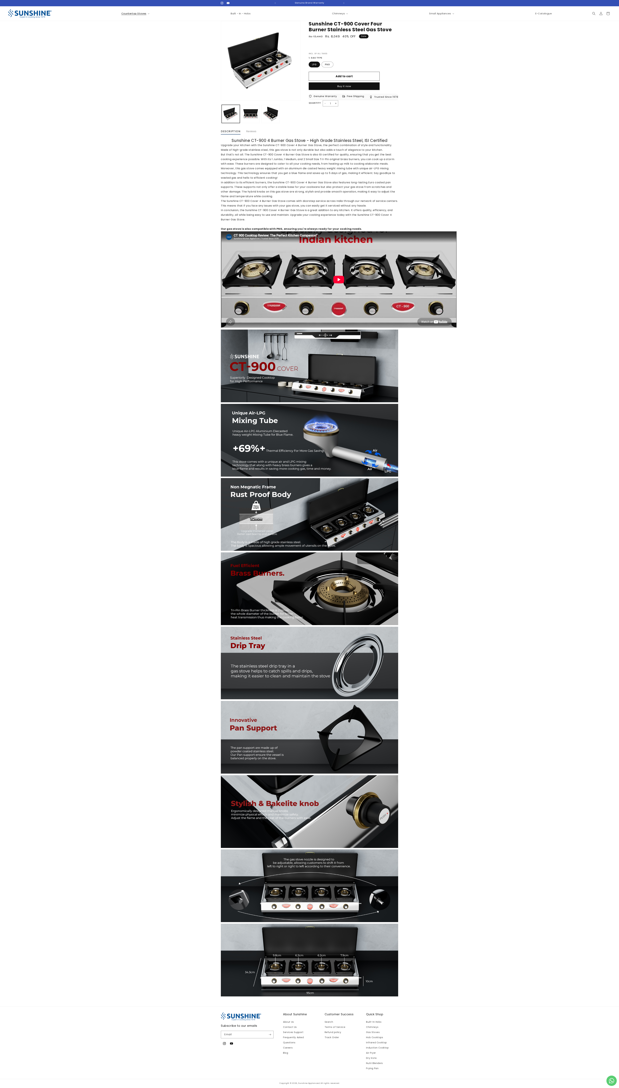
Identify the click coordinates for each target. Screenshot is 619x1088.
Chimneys (372, 1027)
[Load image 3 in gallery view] (270, 114)
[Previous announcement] (275, 3)
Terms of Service (335, 1027)
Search (329, 1022)
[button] (135, 13)
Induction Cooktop (377, 1047)
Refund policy (333, 1032)
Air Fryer (371, 1052)
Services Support (293, 1032)
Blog (285, 1052)
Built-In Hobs (373, 1022)
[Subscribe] (269, 1034)
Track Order (332, 1037)
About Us (288, 1022)
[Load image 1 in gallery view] (231, 114)
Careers (288, 1047)
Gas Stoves (373, 1032)
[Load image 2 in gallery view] (250, 114)
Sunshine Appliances (308, 1083)
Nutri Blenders (374, 1063)
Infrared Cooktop (376, 1042)
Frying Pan (372, 1068)
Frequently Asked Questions (293, 1040)
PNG (327, 64)
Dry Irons (371, 1058)
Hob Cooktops (374, 1037)
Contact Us (290, 1027)
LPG (314, 64)
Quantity (315, 102)
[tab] (231, 132)
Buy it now (344, 86)
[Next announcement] (343, 3)
